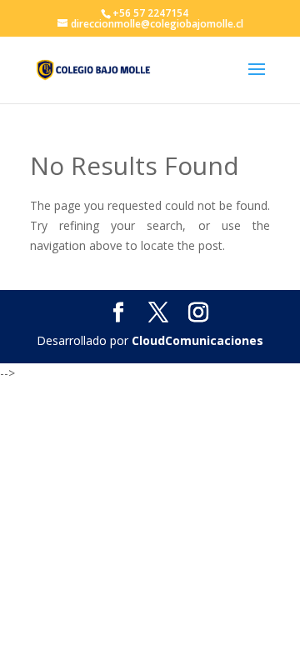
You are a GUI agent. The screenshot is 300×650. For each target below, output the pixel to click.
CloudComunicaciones (197, 340)
